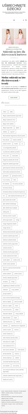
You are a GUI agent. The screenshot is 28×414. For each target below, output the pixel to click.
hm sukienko (6, 183)
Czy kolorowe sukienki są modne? (11, 151)
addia (11, 111)
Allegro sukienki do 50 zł (9, 119)
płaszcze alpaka (7, 301)
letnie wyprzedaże (7, 220)
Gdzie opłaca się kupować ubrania (11, 171)
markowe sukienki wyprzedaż (10, 235)
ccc (22, 143)
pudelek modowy (9, 393)
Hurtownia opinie (18, 393)
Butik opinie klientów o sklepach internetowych (12, 396)
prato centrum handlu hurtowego (11, 297)
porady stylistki (7, 293)
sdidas (17, 309)
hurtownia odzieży (7, 187)
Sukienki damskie (9, 391)
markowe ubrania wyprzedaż (10, 252)
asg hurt (12, 131)
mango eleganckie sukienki (9, 223)
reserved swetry (7, 309)
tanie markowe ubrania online (10, 337)
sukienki (22, 61)
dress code (6, 155)
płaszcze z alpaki (7, 305)
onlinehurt (5, 289)
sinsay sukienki (19, 313)
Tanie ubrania (20, 349)
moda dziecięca (14, 47)
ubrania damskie (7, 353)
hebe (14, 179)
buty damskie (4, 404)
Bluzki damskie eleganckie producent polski (14, 135)
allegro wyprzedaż (7, 127)
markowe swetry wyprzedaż (10, 243)
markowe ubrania (7, 248)
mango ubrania (6, 228)
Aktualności (15, 391)
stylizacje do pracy (7, 321)
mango (17, 220)
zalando (17, 357)
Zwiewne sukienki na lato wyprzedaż (12, 375)
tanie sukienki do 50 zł (8, 345)
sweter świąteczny (8, 333)
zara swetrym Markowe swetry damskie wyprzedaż (13, 370)
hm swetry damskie (18, 183)
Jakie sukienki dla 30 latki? (9, 200)
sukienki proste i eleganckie (18, 325)
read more (14, 97)
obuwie (3, 405)
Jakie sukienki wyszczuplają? (10, 207)
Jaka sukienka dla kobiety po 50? (16, 195)
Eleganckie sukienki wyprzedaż (11, 163)
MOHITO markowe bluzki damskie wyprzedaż (11, 268)
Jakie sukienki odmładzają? (9, 203)
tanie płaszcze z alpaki (8, 341)
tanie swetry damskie (8, 349)
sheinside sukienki (7, 313)
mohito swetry (18, 273)
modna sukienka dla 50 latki (10, 256)
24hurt (4, 111)
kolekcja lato (6, 212)
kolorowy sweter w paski (9, 215)
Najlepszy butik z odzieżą (7, 398)
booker (16, 143)
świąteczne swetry (8, 379)
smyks (15, 317)
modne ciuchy (16, 260)
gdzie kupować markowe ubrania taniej (13, 167)
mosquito (5, 281)
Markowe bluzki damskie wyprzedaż (12, 232)
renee (16, 305)
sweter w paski (7, 329)
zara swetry (16, 365)
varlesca (17, 353)
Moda (2, 391)
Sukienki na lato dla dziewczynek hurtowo (14, 53)
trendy (17, 68)
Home (14, 404)
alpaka (17, 127)
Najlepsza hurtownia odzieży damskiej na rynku (12, 402)
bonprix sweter (7, 143)
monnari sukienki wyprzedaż (10, 277)
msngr (13, 281)
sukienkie (5, 325)
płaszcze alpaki (18, 301)
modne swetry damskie (9, 263)
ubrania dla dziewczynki (14, 49)
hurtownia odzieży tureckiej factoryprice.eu (14, 192)
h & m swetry (6, 179)
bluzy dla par (6, 139)
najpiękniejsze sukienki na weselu (11, 285)
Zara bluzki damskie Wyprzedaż (11, 361)
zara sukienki (6, 365)
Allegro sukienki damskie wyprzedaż (12, 115)
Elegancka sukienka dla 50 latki (10, 159)
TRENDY (3, 393)
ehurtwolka (15, 155)
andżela (5, 131)
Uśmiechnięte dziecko (14, 7)
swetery (16, 329)
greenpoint (6, 175)
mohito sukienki (7, 273)
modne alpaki (6, 260)
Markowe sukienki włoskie (9, 240)
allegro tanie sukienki (8, 123)
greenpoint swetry (17, 175)
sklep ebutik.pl (6, 317)
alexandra (6, 103)
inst (4, 195)
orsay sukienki (15, 289)
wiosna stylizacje (7, 357)
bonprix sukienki (17, 139)
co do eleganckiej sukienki (9, 147)
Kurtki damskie (19, 404)
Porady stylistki (22, 391)
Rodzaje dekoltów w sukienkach (8, 400)
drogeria (10, 404)
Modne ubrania (5, 394)
